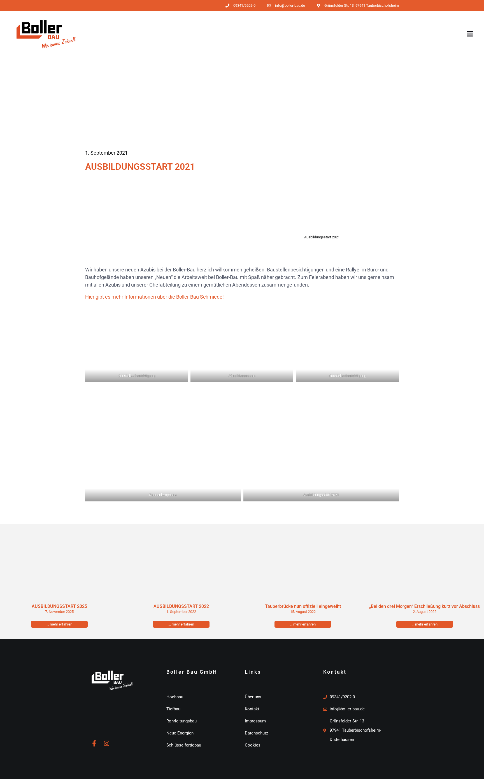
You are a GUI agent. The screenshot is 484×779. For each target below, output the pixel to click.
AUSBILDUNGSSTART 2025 (59, 606)
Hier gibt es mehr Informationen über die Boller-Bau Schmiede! (154, 297)
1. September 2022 (181, 612)
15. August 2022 (303, 612)
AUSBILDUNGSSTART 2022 (181, 606)
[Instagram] (106, 743)
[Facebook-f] (94, 743)
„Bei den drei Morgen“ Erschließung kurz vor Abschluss (424, 606)
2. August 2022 (424, 612)
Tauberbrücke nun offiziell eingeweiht (303, 606)
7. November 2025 (59, 612)
